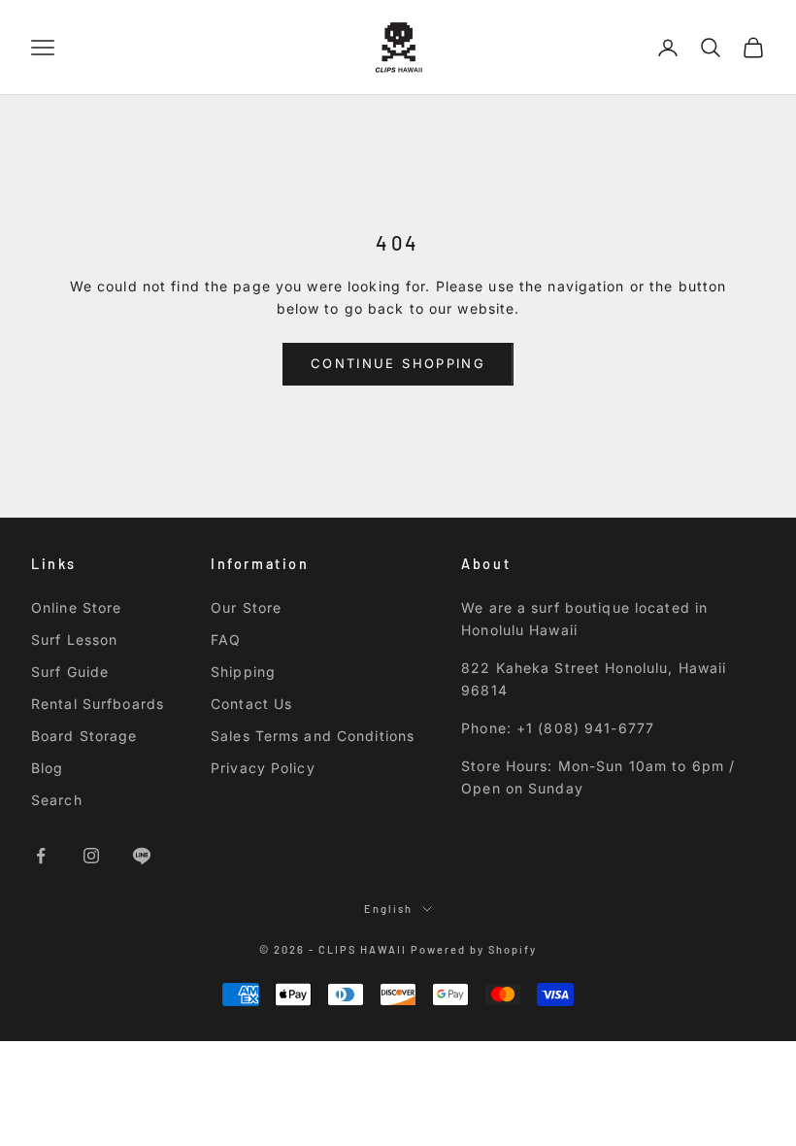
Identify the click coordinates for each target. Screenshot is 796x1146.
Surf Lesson (74, 639)
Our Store (246, 607)
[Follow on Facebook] (40, 855)
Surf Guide (70, 671)
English (388, 908)
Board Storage (84, 735)
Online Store (76, 607)
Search (57, 800)
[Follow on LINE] (141, 855)
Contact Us (251, 703)
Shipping (243, 671)
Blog (47, 767)
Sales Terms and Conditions (313, 735)
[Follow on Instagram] (91, 855)
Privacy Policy (263, 767)
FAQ (226, 639)
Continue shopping (398, 363)
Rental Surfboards (97, 703)
